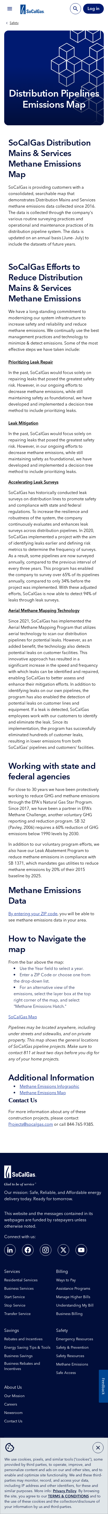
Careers (10, 1404)
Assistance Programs (73, 1288)
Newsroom (13, 1413)
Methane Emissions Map (43, 1093)
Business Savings (18, 1356)
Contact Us (13, 1421)
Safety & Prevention (72, 1347)
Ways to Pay (66, 1280)
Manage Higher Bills (73, 1297)
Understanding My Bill (75, 1305)
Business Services (19, 1288)
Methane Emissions (72, 1364)
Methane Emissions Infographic (49, 1086)
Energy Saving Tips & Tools (27, 1347)
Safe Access (66, 1373)
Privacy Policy (64, 1491)
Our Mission (14, 1396)
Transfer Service (17, 1314)
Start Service (14, 1297)
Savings (11, 1330)
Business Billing (69, 1314)
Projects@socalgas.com (30, 1124)
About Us (13, 1387)
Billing (62, 1271)
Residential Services (20, 1280)
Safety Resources (70, 1356)
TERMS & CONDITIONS (68, 1496)
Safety (14, 23)
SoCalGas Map (22, 1017)
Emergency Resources (74, 1339)
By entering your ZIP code (32, 914)
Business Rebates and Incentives (22, 1366)
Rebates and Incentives (23, 1339)
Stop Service (14, 1305)
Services (12, 1271)
